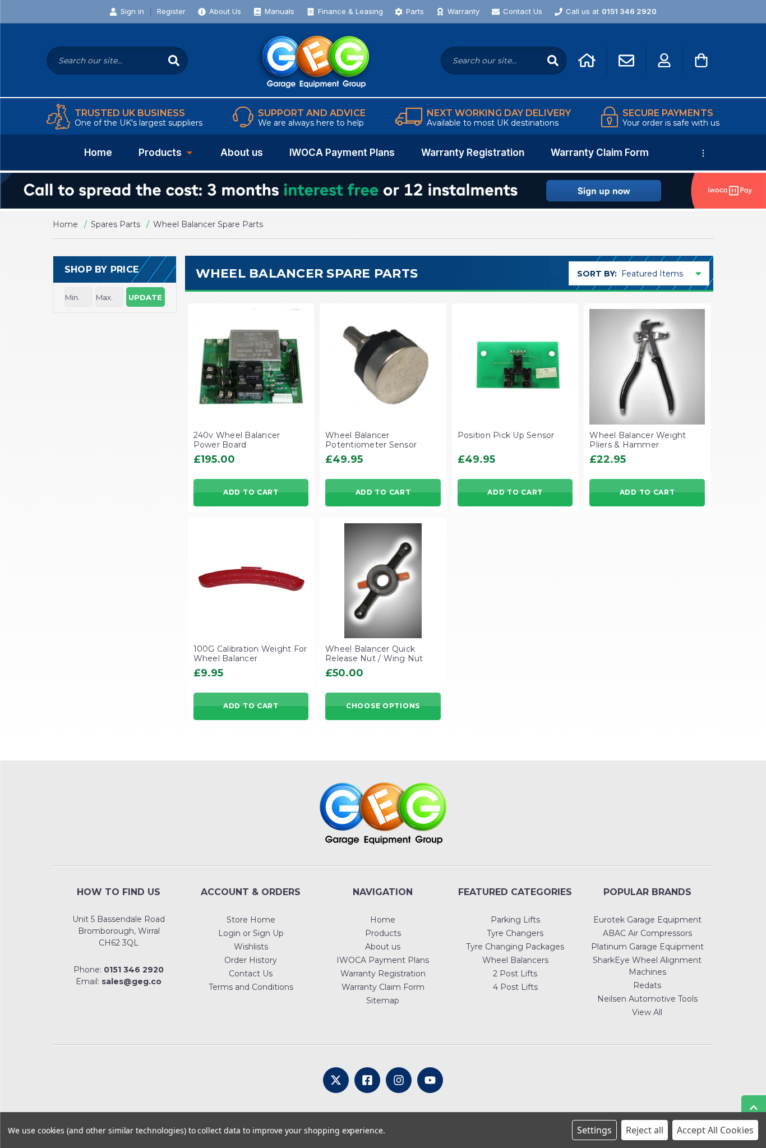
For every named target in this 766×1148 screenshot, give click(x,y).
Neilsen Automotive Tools (647, 999)
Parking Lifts (515, 920)
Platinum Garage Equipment (647, 947)
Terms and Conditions (251, 987)
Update (145, 297)
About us (241, 152)
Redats (647, 985)
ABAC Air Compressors (647, 933)
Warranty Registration (472, 152)
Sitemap (382, 1000)
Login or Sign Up (251, 933)
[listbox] (664, 273)
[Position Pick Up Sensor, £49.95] (515, 367)
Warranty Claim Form (600, 152)
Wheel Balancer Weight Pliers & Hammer (637, 440)
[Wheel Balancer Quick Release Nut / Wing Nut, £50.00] (383, 581)
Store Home (251, 920)
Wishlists (251, 947)
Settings (594, 1130)
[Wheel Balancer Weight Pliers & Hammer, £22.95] (647, 367)
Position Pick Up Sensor (506, 435)
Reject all (644, 1130)
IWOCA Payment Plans (342, 152)
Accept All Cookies (715, 1130)
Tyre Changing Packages (515, 947)
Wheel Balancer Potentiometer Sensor (371, 440)
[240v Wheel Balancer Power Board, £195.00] (251, 367)
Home (98, 152)
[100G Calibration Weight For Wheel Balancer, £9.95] (251, 581)
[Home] (587, 60)
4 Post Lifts (515, 987)
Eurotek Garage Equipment (647, 920)
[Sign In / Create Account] (664, 60)
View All (647, 1012)
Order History (250, 960)
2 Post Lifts (515, 974)
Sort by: (597, 274)
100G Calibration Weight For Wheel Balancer (250, 653)
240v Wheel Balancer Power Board (236, 440)
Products (160, 152)
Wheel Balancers (515, 960)
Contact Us (251, 974)
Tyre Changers (515, 933)
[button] (383, 191)
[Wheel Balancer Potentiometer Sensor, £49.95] (383, 367)
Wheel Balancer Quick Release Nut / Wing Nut (374, 653)
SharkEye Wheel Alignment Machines (647, 966)
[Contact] (626, 61)
